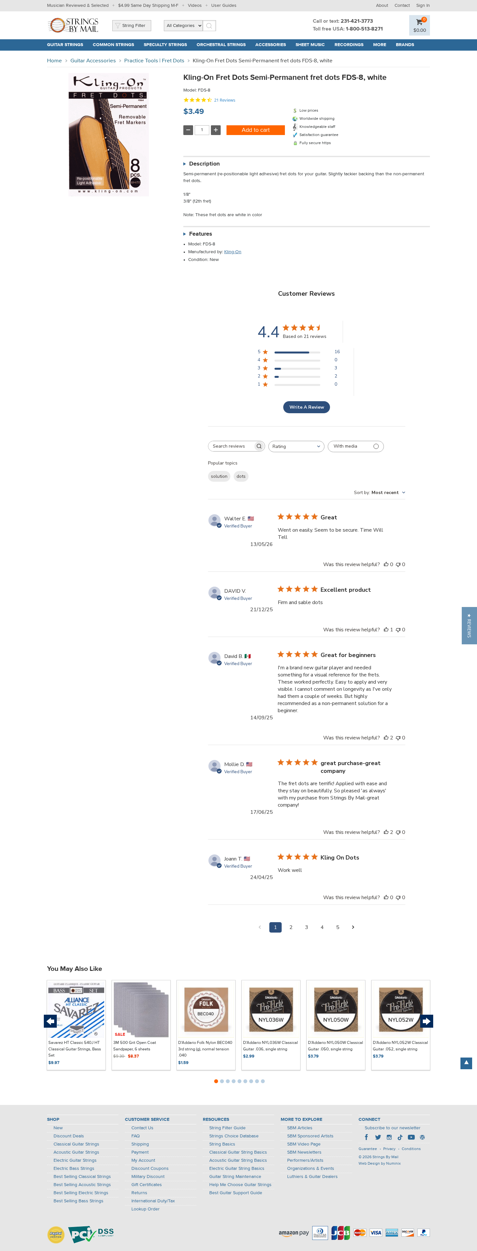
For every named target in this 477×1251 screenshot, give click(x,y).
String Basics (222, 1144)
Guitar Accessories (93, 61)
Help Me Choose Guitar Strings (240, 1185)
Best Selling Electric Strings (81, 1193)
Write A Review (306, 407)
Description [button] (204, 164)
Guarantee (368, 1149)
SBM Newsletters (304, 1152)
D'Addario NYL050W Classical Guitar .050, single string (335, 1046)
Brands (405, 45)
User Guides (224, 5)
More (379, 45)
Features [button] (200, 234)
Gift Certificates (146, 1185)
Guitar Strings (65, 45)
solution (219, 476)
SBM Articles (299, 1128)
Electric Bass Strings (74, 1168)
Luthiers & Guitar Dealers (312, 1176)
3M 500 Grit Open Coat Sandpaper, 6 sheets (134, 1046)
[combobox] (296, 446)
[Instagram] (389, 1138)
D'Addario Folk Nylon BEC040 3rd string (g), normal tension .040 (205, 1049)
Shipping (140, 1144)
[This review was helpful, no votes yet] (386, 564)
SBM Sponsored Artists (310, 1136)
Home (54, 61)
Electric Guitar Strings (75, 1160)
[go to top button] (466, 1063)
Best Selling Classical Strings (82, 1176)
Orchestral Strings (221, 45)
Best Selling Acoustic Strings (82, 1185)
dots (241, 476)
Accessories (270, 45)
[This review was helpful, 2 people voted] (386, 737)
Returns (139, 1193)
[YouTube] (411, 1138)
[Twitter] (378, 1138)
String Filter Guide (227, 1128)
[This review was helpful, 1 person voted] (386, 629)
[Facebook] (367, 1138)
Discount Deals (69, 1136)
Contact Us (142, 1128)
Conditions (411, 1149)
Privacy (389, 1149)
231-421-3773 (357, 21)
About (382, 5)
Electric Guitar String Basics (236, 1168)
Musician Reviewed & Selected (78, 5)
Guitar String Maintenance (235, 1176)
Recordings (349, 45)
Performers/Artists (305, 1160)
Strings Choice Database (234, 1136)
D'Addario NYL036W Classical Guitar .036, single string (270, 1046)
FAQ (135, 1136)
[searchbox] (230, 446)
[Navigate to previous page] (260, 927)
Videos (195, 5)
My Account (143, 1160)
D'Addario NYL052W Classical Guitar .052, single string (400, 1046)
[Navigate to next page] (353, 927)
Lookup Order (145, 1209)
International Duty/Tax (153, 1201)
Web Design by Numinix (380, 1164)
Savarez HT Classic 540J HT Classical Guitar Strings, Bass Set (74, 1049)
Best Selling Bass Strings (79, 1201)
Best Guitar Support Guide (235, 1193)
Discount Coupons (150, 1168)
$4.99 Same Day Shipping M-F (148, 5)
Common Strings (113, 45)
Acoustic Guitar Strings (76, 1152)
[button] (469, 625)
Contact (402, 5)
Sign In (423, 5)
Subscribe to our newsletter (393, 1128)
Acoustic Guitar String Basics (238, 1160)
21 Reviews (224, 100)
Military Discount (148, 1176)
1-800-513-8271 (364, 29)
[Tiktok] (400, 1138)
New (58, 1128)
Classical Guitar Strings (76, 1144)
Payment (140, 1152)
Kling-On (232, 252)
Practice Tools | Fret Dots (154, 61)
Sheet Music (310, 45)
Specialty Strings (165, 45)
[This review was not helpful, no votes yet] (398, 564)
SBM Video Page (304, 1144)
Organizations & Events (310, 1168)
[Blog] (422, 1138)
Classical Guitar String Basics (238, 1152)
